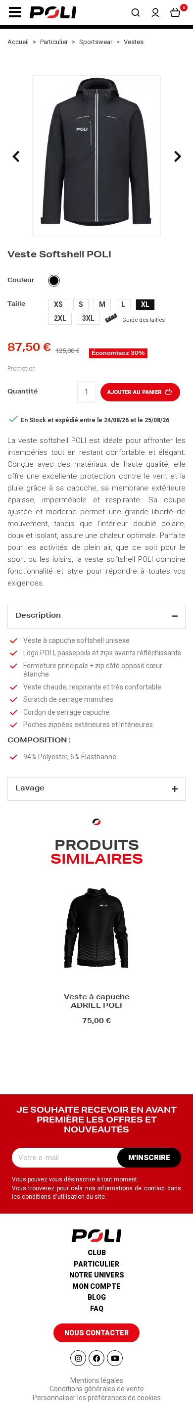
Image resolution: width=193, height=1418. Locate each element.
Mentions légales (96, 1380)
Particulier (96, 1264)
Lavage (30, 788)
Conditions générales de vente (96, 1389)
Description (38, 616)
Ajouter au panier (135, 392)
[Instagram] (78, 1358)
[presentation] (15, 156)
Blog (97, 1297)
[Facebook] (96, 1358)
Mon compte (96, 1286)
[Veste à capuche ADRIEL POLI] (96, 929)
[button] (15, 12)
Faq (96, 1309)
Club (97, 1253)
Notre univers (96, 1275)
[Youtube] (115, 1358)
